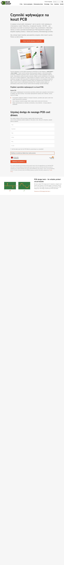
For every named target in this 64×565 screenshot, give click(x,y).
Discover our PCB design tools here (41, 191)
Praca (52, 4)
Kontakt (61, 4)
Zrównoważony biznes (38, 4)
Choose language (48, 1)
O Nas (21, 4)
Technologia (46, 4)
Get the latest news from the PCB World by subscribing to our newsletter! (28, 149)
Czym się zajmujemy (28, 4)
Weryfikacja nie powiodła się (18, 161)
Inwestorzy (56, 4)
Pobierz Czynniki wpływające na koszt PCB (32, 41)
